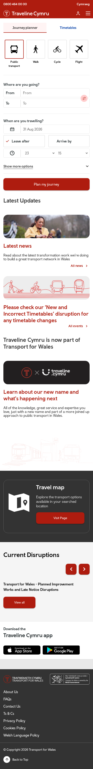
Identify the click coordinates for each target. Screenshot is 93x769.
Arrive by (64, 141)
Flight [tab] (78, 61)
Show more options (18, 166)
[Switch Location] (84, 98)
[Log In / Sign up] (78, 13)
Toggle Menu (88, 13)
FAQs (7, 699)
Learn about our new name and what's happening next (41, 395)
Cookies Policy (14, 728)
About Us (10, 692)
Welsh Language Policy (21, 735)
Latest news (17, 245)
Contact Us (12, 706)
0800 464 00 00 (15, 4)
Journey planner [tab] (24, 28)
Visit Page (60, 518)
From (10, 93)
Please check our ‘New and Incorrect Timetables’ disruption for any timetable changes (45, 313)
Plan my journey (46, 184)
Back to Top (20, 759)
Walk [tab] (36, 61)
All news (79, 266)
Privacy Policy (14, 721)
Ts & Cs (8, 713)
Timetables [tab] (68, 28)
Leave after (21, 141)
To (7, 103)
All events (78, 326)
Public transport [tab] (14, 64)
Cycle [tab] (57, 61)
